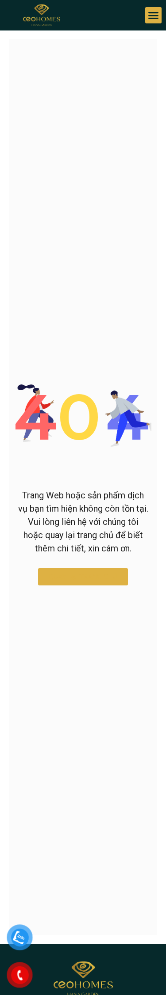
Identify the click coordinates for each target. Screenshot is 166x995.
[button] (153, 15)
